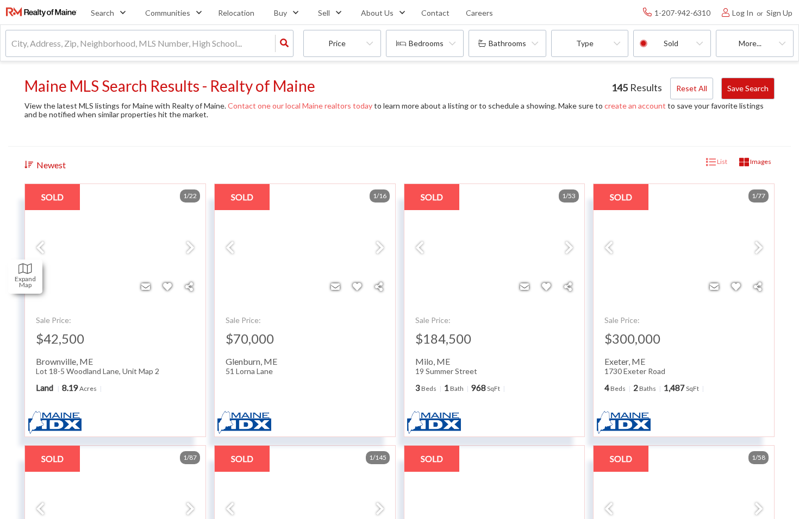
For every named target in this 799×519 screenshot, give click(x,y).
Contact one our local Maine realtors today (300, 105)
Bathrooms (507, 43)
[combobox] (12, 43)
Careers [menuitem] (479, 12)
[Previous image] (40, 248)
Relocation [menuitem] (236, 12)
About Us (377, 12)
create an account (635, 105)
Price (337, 43)
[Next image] (190, 248)
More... (750, 43)
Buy (280, 12)
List (721, 161)
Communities (167, 12)
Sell (324, 12)
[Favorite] (167, 287)
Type (585, 43)
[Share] (189, 287)
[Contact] (146, 287)
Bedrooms (426, 43)
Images (760, 161)
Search (102, 12)
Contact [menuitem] (435, 12)
